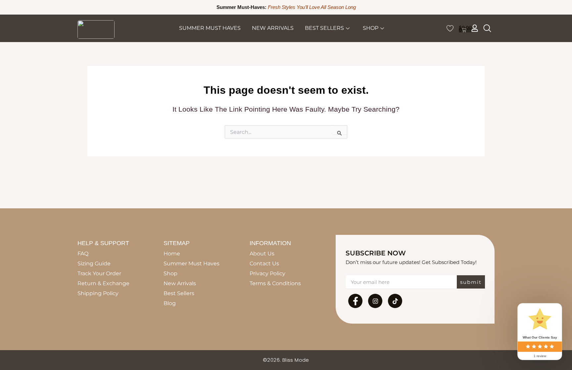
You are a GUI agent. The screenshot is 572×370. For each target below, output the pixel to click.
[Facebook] (355, 300)
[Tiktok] (395, 300)
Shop (370, 28)
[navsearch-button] (487, 28)
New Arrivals (273, 28)
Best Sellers (324, 28)
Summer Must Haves (210, 28)
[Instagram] (375, 300)
